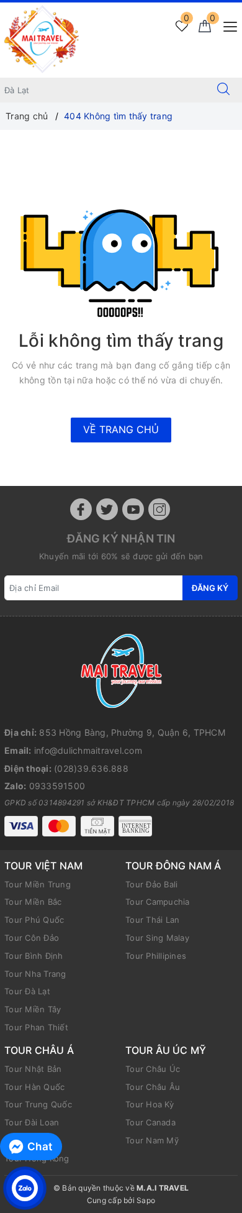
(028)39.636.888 (91, 768)
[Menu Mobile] (227, 25)
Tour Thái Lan (152, 920)
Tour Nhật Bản (32, 1069)
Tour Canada (150, 1122)
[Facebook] (81, 509)
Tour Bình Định (33, 956)
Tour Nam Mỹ (152, 1140)
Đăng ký (210, 588)
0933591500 (57, 785)
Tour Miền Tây (32, 1009)
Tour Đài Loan (31, 1122)
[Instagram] (159, 509)
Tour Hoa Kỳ (149, 1104)
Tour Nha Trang (35, 974)
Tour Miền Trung (37, 884)
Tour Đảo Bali (151, 884)
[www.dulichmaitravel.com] (41, 39)
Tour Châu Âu (152, 1087)
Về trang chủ (121, 429)
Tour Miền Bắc (32, 902)
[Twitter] (107, 509)
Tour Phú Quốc (34, 920)
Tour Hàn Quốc (34, 1087)
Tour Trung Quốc (38, 1104)
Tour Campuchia (157, 902)
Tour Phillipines (155, 956)
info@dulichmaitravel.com (88, 750)
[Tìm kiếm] (223, 90)
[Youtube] (133, 509)
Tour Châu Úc (152, 1069)
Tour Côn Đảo (31, 938)
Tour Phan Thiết (36, 1027)
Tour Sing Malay (157, 938)
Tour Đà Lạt (27, 991)
